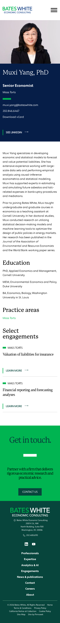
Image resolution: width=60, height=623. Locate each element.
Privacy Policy (40, 608)
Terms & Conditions (23, 608)
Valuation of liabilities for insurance (28, 354)
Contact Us (30, 492)
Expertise (30, 559)
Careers (30, 588)
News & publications (30, 577)
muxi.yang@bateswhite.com (20, 105)
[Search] (45, 10)
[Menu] (54, 10)
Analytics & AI (30, 565)
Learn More (14, 370)
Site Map (21, 614)
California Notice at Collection (22, 611)
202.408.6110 (32, 535)
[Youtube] (33, 544)
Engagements (30, 571)
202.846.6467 (11, 111)
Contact (30, 583)
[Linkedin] (26, 545)
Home (50, 605)
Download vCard (13, 117)
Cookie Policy (45, 611)
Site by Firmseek (35, 614)
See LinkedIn (14, 132)
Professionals (30, 553)
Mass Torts (9, 92)
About (30, 594)
